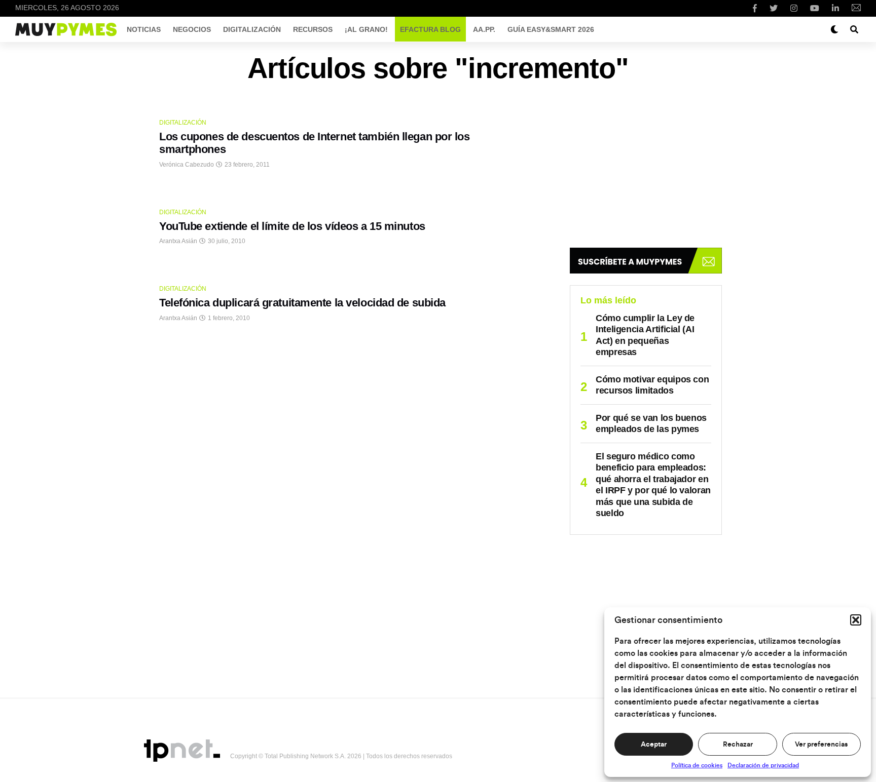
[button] (856, 620)
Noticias (144, 29)
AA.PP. (484, 29)
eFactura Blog (430, 29)
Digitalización (252, 29)
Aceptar (654, 744)
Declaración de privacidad (763, 765)
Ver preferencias (821, 744)
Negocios (192, 29)
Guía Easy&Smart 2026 (550, 29)
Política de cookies (696, 765)
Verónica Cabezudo (186, 164)
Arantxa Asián (178, 241)
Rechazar (738, 744)
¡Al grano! (366, 29)
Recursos (313, 29)
